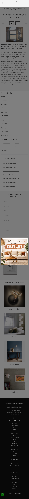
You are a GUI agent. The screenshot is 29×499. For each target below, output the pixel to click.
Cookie (11, 420)
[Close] (27, 236)
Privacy (6, 420)
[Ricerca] (3, 3)
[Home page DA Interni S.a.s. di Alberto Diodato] (14, 3)
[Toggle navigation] (26, 3)
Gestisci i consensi (19, 420)
